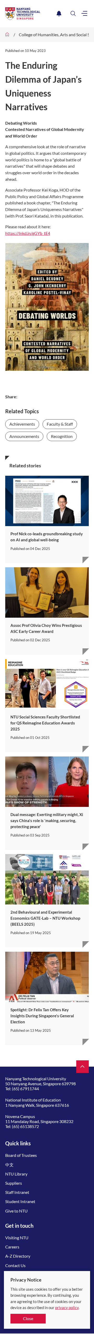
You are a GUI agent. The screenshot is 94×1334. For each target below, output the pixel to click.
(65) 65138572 (25, 1126)
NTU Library (16, 1173)
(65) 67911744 (25, 1088)
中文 (9, 1164)
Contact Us (15, 1265)
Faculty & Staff (60, 423)
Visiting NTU (16, 1237)
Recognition (62, 436)
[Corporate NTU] (7, 34)
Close (28, 1318)
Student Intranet (20, 1201)
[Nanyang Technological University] (30, 13)
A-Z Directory (17, 1255)
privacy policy (67, 1307)
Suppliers (13, 1183)
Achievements (22, 423)
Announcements (24, 436)
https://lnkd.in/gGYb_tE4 (27, 233)
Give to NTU (16, 1210)
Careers (12, 1246)
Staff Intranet (17, 1192)
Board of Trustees (21, 1155)
